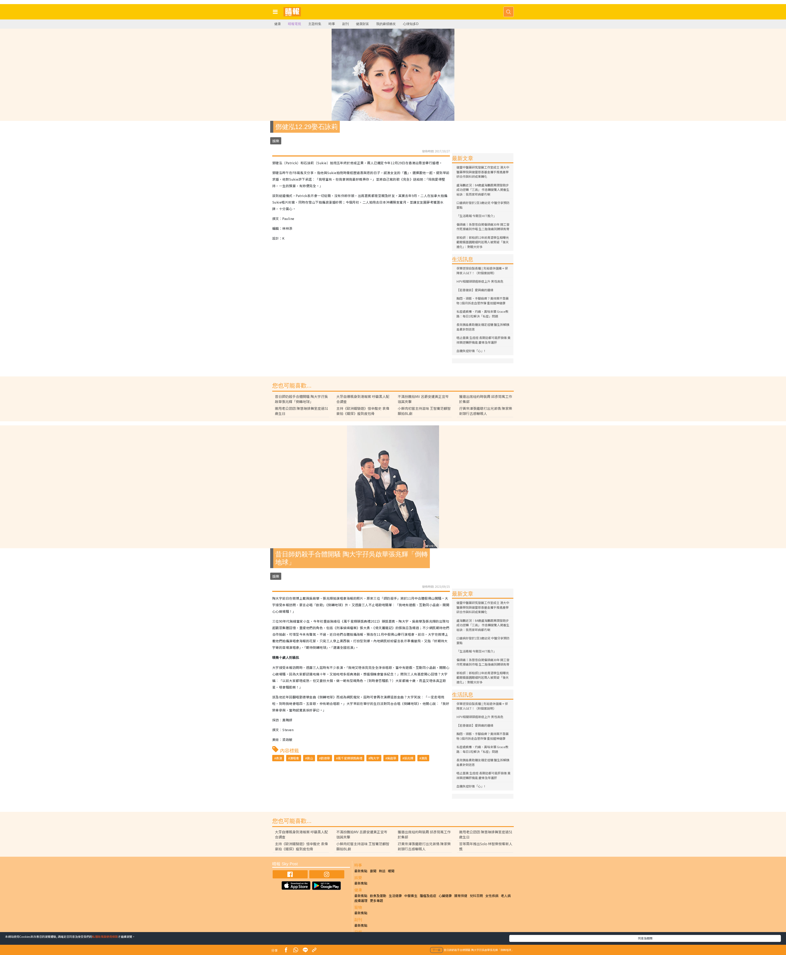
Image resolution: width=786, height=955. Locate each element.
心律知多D (411, 24)
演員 (424, 758)
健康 (277, 24)
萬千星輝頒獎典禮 (350, 758)
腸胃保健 (460, 895)
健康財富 (362, 24)
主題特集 (314, 24)
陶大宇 (374, 758)
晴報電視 (294, 24)
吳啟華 (391, 758)
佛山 (310, 758)
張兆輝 (408, 758)
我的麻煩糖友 (386, 24)
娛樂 (275, 140)
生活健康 (395, 895)
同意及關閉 (645, 938)
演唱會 (294, 758)
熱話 (382, 870)
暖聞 (391, 870)
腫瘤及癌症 (428, 895)
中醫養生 (410, 895)
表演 (279, 758)
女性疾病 (491, 895)
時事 (332, 24)
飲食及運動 (378, 895)
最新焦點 (360, 870)
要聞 (373, 870)
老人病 (506, 895)
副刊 (345, 24)
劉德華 (325, 758)
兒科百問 (476, 895)
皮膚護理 (360, 900)
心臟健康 (445, 895)
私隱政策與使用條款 (105, 937)
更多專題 (376, 900)
